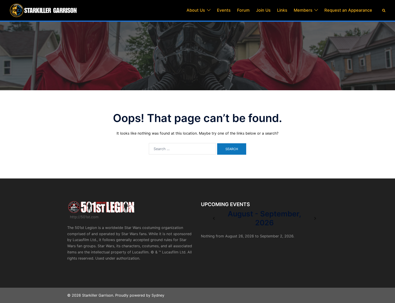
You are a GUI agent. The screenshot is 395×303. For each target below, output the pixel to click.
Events (224, 10)
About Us (196, 10)
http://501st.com (84, 217)
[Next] (315, 218)
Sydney (158, 295)
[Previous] (213, 218)
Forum (243, 10)
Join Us (263, 10)
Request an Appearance (348, 10)
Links (282, 10)
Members (303, 10)
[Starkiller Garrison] (43, 10)
